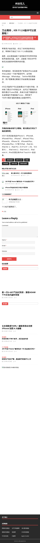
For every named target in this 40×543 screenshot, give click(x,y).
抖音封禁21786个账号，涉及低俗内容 (15, 339)
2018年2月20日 (7, 44)
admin (16, 44)
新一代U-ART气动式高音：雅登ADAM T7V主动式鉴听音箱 (19, 293)
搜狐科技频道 (6, 532)
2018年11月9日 (7, 331)
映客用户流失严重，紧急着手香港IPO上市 (16, 359)
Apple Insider (25, 536)
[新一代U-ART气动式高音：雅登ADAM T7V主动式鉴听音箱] (20, 278)
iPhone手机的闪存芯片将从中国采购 (16, 187)
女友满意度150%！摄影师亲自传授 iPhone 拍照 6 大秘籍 (17, 327)
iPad (27, 160)
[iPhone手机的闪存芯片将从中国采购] (3, 188)
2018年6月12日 (7, 341)
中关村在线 (5, 536)
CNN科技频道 (25, 532)
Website (4, 251)
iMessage (10, 160)
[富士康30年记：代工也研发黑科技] (6, 174)
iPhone (5, 163)
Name (4, 240)
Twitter (14, 163)
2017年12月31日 (11, 183)
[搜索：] (20, 17)
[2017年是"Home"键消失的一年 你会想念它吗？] (3, 182)
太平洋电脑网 (15, 528)
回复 (5, 211)
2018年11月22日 (8, 297)
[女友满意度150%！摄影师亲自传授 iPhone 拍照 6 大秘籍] (20, 313)
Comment (5, 225)
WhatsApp (23, 163)
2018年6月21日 (16, 175)
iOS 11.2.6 (19, 160)
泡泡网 (14, 532)
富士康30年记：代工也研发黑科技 (21, 173)
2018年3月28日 (7, 361)
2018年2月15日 (10, 190)
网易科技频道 (6, 528)
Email (4, 245)
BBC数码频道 (25, 528)
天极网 (14, 536)
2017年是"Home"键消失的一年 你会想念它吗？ (20, 181)
